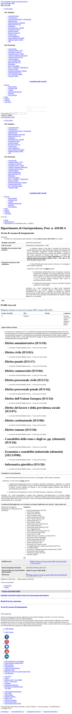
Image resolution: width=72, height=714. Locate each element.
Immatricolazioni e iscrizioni (16, 23)
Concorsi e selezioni (10, 700)
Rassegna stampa (13, 31)
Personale (11, 93)
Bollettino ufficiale (9, 696)
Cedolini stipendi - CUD (15, 50)
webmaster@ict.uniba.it (34, 711)
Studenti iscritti (12, 88)
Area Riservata (8, 673)
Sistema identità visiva (14, 72)
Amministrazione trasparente (12, 691)
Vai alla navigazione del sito (19, 1)
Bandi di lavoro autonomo (11, 601)
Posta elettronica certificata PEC (13, 663)
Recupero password (14, 33)
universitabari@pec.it (17, 711)
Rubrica (6, 98)
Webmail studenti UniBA (15, 40)
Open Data (7, 676)
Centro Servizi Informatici (12, 668)
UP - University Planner (15, 74)
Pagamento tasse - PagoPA (16, 28)
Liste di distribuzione (14, 61)
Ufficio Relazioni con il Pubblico (14, 661)
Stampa (6, 587)
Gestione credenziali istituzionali (17, 55)
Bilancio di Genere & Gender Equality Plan (17, 671)
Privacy (6, 681)
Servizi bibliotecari (13, 36)
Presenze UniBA (13, 69)
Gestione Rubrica (13, 59)
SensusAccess (12, 34)
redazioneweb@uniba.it (51, 711)
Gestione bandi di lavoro (15, 57)
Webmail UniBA (13, 76)
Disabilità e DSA (9, 670)
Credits (6, 678)
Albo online (8, 693)
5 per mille (7, 688)
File (24, 557)
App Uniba (7, 102)
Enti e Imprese (12, 95)
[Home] (41, 111)
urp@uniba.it (5, 711)
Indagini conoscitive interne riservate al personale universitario (25, 595)
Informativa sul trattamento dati (13, 686)
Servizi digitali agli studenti (16, 38)
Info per (6, 85)
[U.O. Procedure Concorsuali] (13, 111)
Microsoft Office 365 (14, 24)
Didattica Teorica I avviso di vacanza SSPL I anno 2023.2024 (48, 561)
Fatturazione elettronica (11, 685)
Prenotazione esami (14, 29)
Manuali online (12, 21)
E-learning (7, 683)
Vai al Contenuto (6, 1)
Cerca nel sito (5, 113)
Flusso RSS (7, 585)
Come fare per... (13, 17)
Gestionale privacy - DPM (16, 54)
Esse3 (6, 97)
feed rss (10, 617)
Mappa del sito (8, 680)
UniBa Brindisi (9, 629)
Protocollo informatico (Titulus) (17, 71)
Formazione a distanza (14, 52)
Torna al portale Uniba (11, 591)
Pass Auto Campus (13, 66)
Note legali (13, 681)
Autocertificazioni (13, 16)
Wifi (9, 41)
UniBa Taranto (8, 632)
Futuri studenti (12, 86)
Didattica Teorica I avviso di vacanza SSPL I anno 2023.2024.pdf (47, 575)
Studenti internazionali (14, 92)
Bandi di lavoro (9, 222)
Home (6, 220)
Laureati (10, 90)
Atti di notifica (8, 695)
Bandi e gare (8, 698)
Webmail (7, 100)
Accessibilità (18, 680)
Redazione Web (9, 666)
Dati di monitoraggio (10, 702)
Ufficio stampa (8, 665)
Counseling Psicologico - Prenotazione (19, 19)
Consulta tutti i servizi (38, 81)
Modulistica (11, 26)
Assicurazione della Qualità (12, 703)
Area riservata (12, 49)
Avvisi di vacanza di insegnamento (14, 607)
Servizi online (8, 9)
